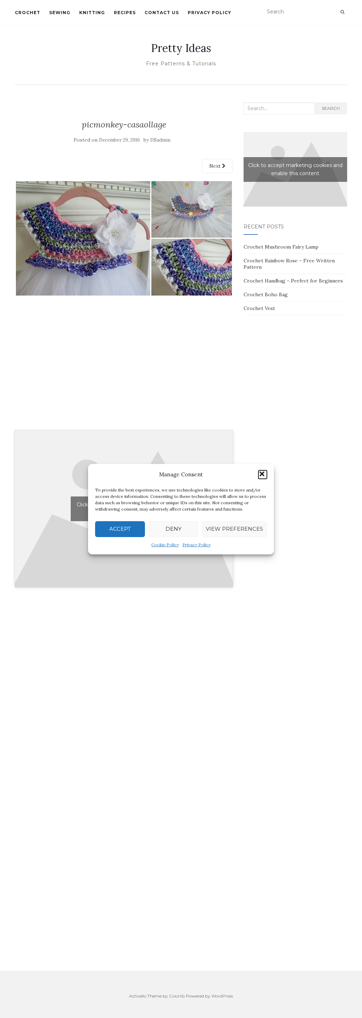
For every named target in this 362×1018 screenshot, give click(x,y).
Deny (173, 528)
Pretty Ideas (181, 48)
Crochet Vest (259, 308)
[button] (262, 474)
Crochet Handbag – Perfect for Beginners (293, 281)
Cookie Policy (165, 544)
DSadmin (160, 140)
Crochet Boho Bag (266, 294)
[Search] (342, 12)
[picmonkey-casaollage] (124, 237)
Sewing (59, 12)
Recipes (125, 12)
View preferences (234, 528)
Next (215, 166)
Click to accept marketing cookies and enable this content (295, 169)
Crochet (27, 12)
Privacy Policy (196, 544)
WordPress (222, 996)
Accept (120, 528)
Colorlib (177, 996)
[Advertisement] (124, 371)
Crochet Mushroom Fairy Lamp (281, 247)
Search (331, 108)
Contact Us (162, 12)
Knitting (92, 12)
